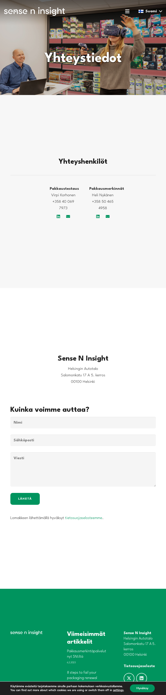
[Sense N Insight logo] (34, 11)
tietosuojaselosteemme (83, 518)
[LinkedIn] (58, 216)
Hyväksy (142, 688)
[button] (127, 11)
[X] (129, 678)
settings (118, 690)
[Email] (68, 216)
